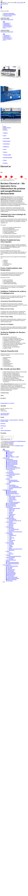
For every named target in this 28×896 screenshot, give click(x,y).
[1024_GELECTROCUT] (11, 81)
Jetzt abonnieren (4, 444)
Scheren (4, 149)
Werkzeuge (5, 163)
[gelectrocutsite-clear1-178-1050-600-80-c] (11, 122)
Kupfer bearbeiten (6, 141)
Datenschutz (3, 425)
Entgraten (5, 152)
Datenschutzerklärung (9, 442)
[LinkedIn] (1, 6)
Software (5, 160)
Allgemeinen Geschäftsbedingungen (18, 441)
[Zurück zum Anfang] (2, 1)
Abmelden (11, 444)
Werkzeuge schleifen (7, 154)
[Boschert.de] (7, 19)
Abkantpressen (6, 146)
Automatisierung (6, 143)
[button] (14, 172)
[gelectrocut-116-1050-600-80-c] (11, 102)
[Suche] (4, 28)
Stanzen (4, 135)
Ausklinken (5, 132)
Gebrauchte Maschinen (7, 157)
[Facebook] (1, 5)
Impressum (3, 423)
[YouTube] (1, 7)
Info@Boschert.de (4, 414)
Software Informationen (6, 430)
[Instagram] (1, 8)
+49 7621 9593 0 (19, 2)
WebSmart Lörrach (19, 445)
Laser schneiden (6, 138)
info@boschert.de (4, 3)
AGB (2, 428)
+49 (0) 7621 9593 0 (5, 413)
